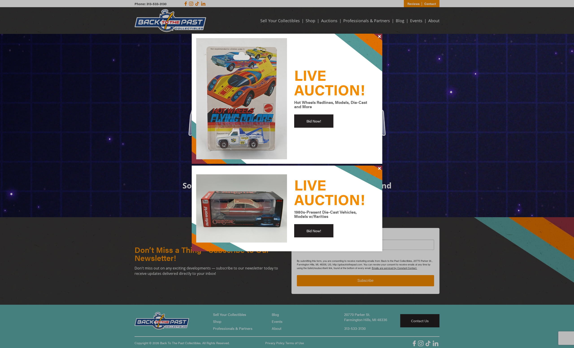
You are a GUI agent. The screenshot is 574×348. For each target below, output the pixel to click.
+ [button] (379, 36)
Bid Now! (314, 121)
